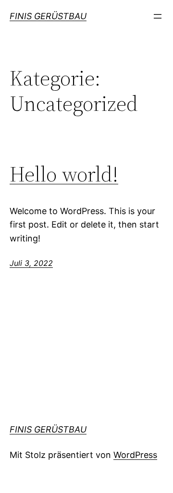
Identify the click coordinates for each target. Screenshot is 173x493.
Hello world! (64, 174)
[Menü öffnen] (157, 16)
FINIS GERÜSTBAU (48, 16)
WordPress (135, 455)
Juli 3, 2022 (31, 263)
